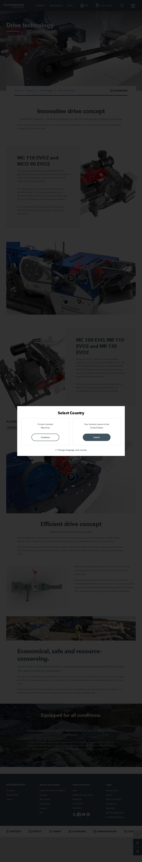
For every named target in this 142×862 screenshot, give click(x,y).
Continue (45, 437)
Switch (96, 437)
